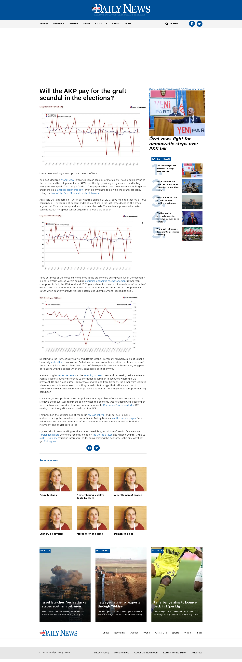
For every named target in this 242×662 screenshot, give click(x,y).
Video (187, 633)
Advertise (196, 653)
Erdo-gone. (50, 441)
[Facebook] (192, 24)
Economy (58, 24)
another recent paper (124, 418)
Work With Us (121, 653)
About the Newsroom (146, 653)
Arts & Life (101, 24)
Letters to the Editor (175, 653)
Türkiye (44, 24)
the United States (102, 435)
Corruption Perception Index (118, 405)
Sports (116, 24)
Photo (127, 24)
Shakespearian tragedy (69, 190)
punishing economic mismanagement (106, 281)
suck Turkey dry (48, 438)
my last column (96, 415)
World (86, 24)
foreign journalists (49, 435)
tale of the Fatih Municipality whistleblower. (75, 193)
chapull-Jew (67, 180)
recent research (67, 375)
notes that (57, 362)
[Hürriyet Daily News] (121, 9)
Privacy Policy (101, 653)
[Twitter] (199, 24)
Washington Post (93, 375)
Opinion (73, 24)
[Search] (166, 23)
